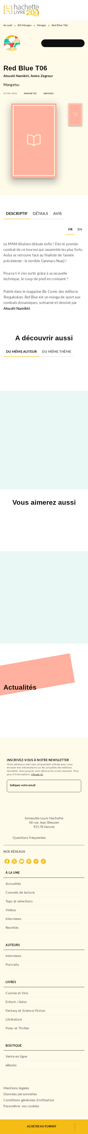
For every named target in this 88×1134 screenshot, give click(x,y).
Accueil (7, 25)
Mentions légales (16, 1088)
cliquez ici (37, 774)
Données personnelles (20, 1094)
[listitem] (7, 861)
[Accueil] (21, 10)
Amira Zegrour (42, 76)
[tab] (16, 214)
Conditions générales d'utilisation (28, 1100)
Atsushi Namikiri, (17, 76)
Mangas (41, 25)
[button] (63, 43)
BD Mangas (24, 25)
